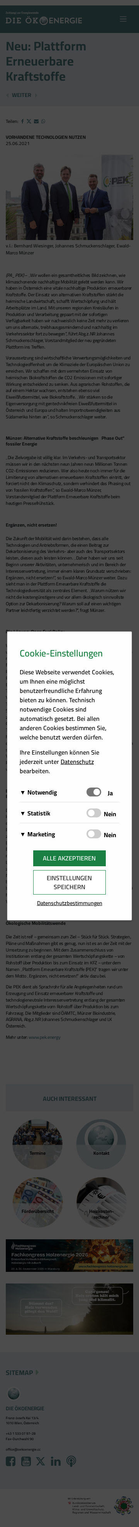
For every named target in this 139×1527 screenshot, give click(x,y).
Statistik (38, 813)
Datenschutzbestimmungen (69, 903)
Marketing (41, 834)
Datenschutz (77, 761)
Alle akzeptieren (69, 858)
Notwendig (42, 792)
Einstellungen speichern (69, 882)
